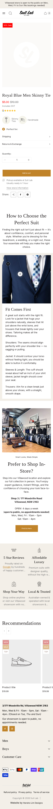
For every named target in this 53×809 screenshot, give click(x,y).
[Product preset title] (21, 662)
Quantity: (6, 154)
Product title (8, 687)
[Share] (13, 194)
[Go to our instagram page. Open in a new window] (12, 728)
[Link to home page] (26, 785)
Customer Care (11, 757)
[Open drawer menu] (4, 13)
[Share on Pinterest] (27, 194)
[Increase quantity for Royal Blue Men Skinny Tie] (28, 159)
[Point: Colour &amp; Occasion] (20, 274)
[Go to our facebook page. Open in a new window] (5, 728)
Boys (5, 749)
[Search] (10, 13)
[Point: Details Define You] (36, 283)
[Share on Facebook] (20, 194)
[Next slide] (9, 631)
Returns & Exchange (12, 144)
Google (7, 567)
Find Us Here (27, 528)
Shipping (6, 136)
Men (5, 740)
